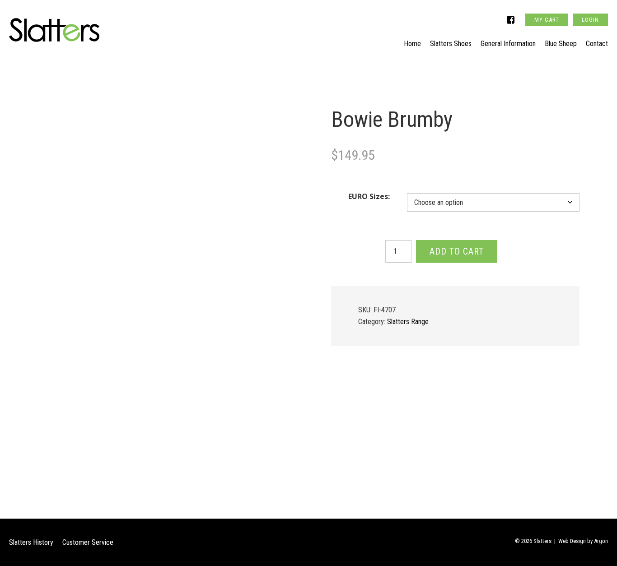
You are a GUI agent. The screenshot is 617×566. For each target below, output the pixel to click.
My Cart (546, 19)
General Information (508, 43)
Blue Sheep (561, 43)
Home (412, 43)
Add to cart (457, 251)
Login (590, 19)
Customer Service (87, 542)
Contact (597, 43)
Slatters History (31, 542)
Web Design (572, 541)
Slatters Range (408, 321)
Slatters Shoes (451, 43)
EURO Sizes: (369, 196)
